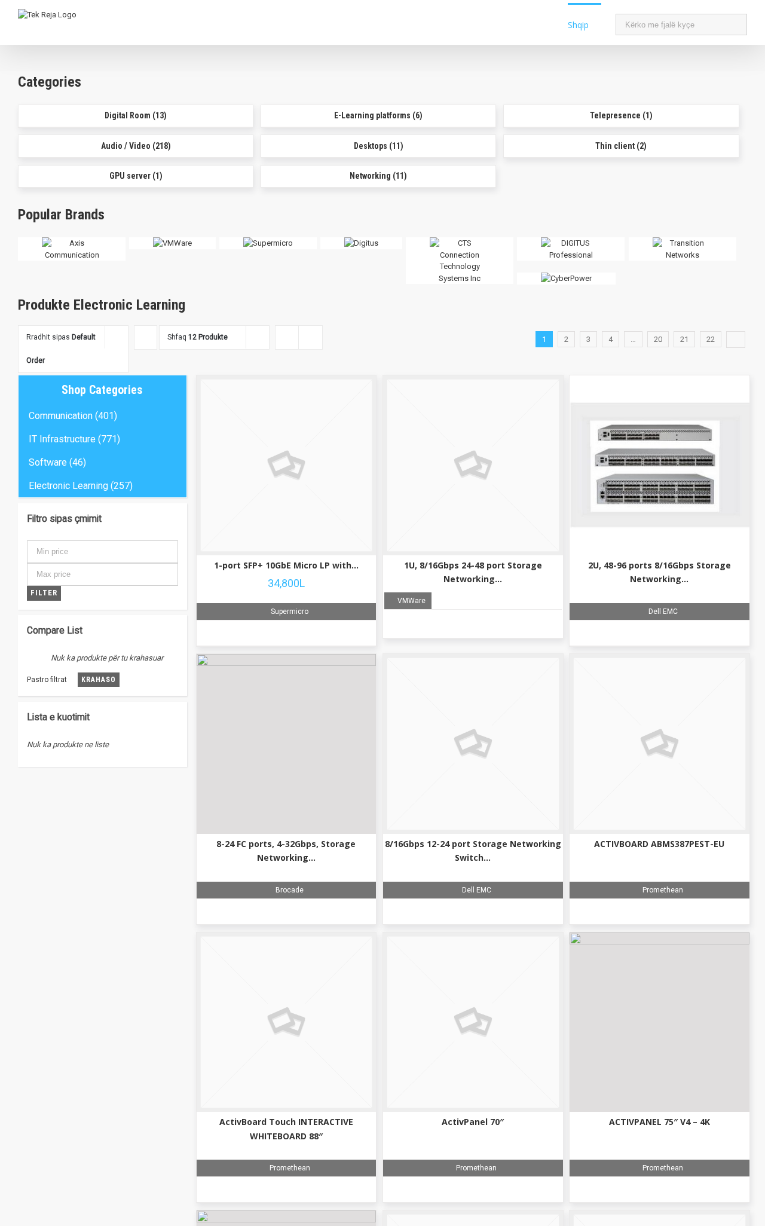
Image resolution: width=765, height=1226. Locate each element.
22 (710, 339)
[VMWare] (172, 243)
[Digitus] (361, 243)
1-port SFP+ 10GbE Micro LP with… (286, 565)
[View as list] (310, 337)
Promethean (662, 890)
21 (684, 339)
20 (658, 339)
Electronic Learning (68, 485)
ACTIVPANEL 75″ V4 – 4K (659, 1121)
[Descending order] (145, 337)
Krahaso (98, 679)
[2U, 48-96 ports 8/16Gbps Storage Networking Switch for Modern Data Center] (659, 465)
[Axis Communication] (72, 243)
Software (48, 462)
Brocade (289, 890)
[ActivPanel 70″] (473, 1022)
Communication (61, 415)
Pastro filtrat (47, 679)
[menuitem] (592, 24)
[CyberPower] (566, 278)
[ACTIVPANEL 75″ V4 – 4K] (659, 1022)
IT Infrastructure (62, 439)
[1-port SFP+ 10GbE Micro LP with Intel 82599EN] (287, 465)
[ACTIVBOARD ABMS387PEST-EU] (659, 744)
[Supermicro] (268, 243)
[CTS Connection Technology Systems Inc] (459, 243)
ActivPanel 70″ (473, 1121)
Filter (43, 592)
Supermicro (288, 611)
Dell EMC (662, 611)
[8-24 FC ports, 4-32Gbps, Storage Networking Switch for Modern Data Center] (287, 744)
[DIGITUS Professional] (571, 243)
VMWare (411, 601)
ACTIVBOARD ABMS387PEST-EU (659, 843)
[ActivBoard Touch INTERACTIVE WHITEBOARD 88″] (287, 1022)
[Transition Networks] (682, 243)
